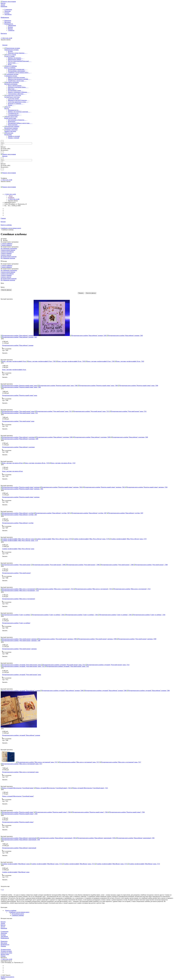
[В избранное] (3, 355)
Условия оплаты (6, 949)
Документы (8, 14)
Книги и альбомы (10, 910)
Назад (11, 196)
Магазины (7, 22)
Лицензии (7, 11)
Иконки (10, 28)
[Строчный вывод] (2, 295)
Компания (4, 928)
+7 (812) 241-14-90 (6, 38)
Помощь (3, 946)
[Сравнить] (3, 356)
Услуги (3, 926)
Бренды (3, 925)
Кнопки (10, 27)
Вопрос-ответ (5, 954)
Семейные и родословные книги (19, 912)
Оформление (12, 25)
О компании (8, 9)
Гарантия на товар (6, 952)
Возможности (8, 24)
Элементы (11, 30)
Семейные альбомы (18, 915)
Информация (5, 938)
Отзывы (6, 13)
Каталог (3, 921)
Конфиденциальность (7, 977)
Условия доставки (6, 951)
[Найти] (2, 152)
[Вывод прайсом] (3, 295)
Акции (3, 923)
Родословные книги (18, 913)
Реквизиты (7, 20)
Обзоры (3, 956)
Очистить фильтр (91, 293)
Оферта (3, 978)
